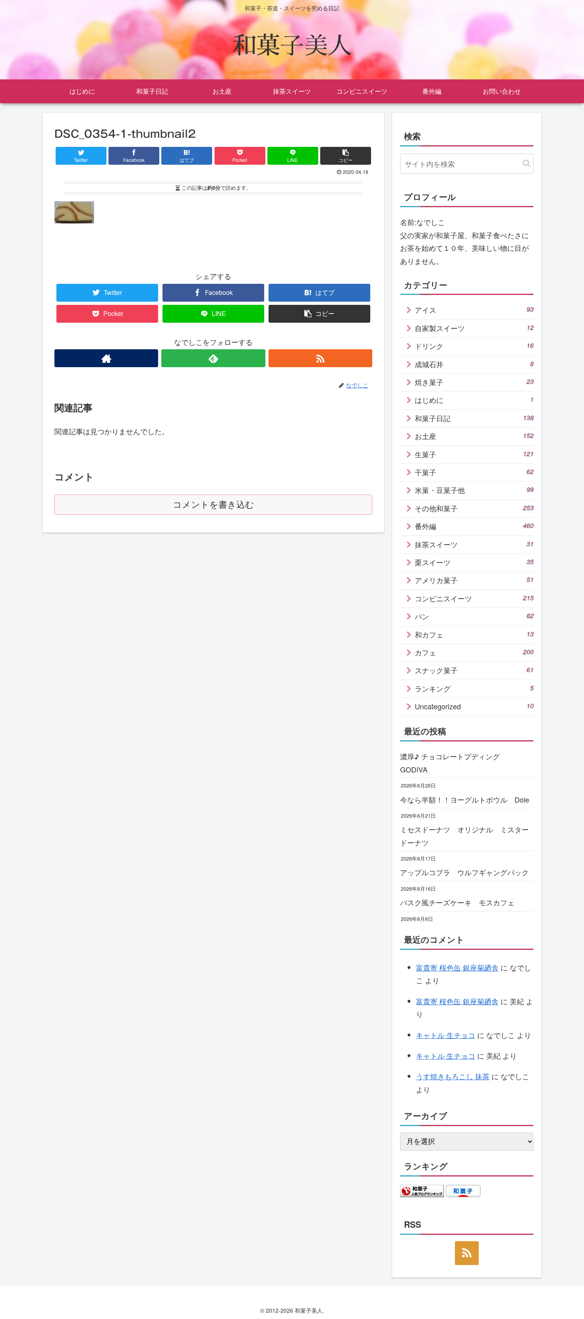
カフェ (474, 652)
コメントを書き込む (213, 505)
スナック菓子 (474, 670)
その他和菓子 (474, 508)
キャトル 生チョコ (445, 1035)
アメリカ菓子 (474, 580)
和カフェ (474, 634)
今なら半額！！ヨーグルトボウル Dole (464, 799)
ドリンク (474, 346)
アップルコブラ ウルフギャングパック (464, 872)
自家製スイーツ (474, 328)
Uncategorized (474, 706)
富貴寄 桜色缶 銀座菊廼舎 (457, 967)
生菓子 (474, 454)
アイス (474, 309)
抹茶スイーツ (474, 544)
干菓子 (474, 472)
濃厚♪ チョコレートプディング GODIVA (453, 762)
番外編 (474, 526)
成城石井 (474, 364)
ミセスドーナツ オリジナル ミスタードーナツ (464, 835)
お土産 (474, 436)
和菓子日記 (474, 418)
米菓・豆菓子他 (474, 490)
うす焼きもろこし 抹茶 (452, 1076)
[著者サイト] (106, 358)
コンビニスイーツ (474, 598)
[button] (527, 163)
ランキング (474, 688)
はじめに (474, 400)
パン (474, 616)
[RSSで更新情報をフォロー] (320, 358)
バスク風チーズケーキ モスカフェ (457, 902)
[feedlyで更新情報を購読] (213, 358)
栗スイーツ (474, 562)
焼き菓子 (474, 382)
